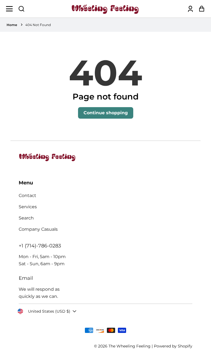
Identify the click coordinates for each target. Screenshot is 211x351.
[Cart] (200, 9)
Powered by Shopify (173, 346)
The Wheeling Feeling (130, 346)
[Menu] (11, 8)
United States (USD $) (49, 311)
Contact (27, 195)
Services (28, 206)
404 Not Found (38, 25)
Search (26, 218)
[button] (21, 9)
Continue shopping (106, 112)
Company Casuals (38, 229)
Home (12, 25)
